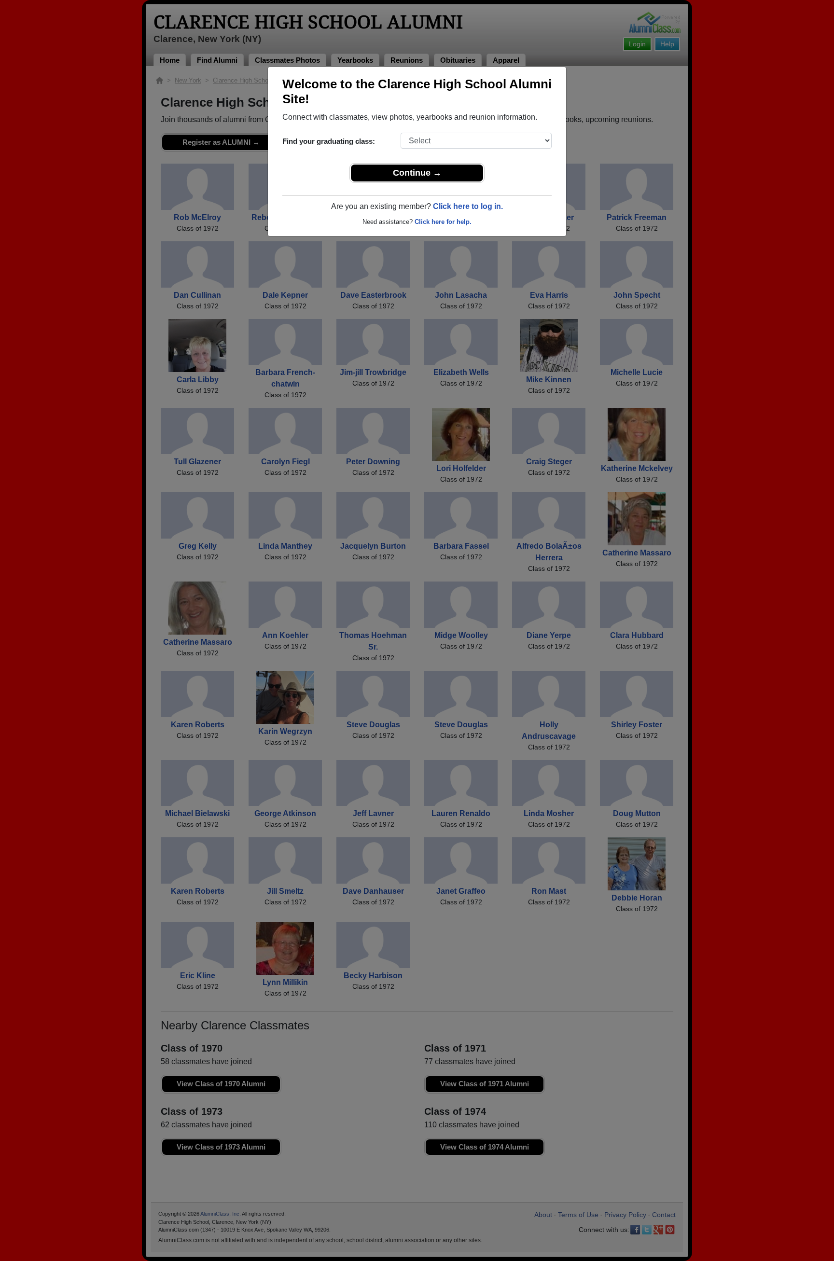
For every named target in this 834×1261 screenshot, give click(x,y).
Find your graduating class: (328, 141)
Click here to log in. (468, 206)
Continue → (417, 173)
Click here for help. (443, 221)
